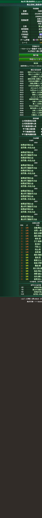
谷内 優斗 (38, 276)
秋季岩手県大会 (27, 145)
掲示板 (36, 63)
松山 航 (38, 249)
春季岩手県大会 (27, 152)
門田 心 (38, 247)
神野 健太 (38, 274)
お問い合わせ (35, 298)
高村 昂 (38, 257)
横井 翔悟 (38, 255)
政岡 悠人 (38, 279)
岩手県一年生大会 (28, 148)
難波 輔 (38, 266)
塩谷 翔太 (38, 271)
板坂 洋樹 (38, 263)
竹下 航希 (38, 241)
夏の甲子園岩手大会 (29, 155)
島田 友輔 (38, 233)
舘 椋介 (38, 244)
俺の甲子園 (30, 301)
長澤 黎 (38, 252)
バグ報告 (28, 298)
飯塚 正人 (38, 260)
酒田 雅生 (38, 236)
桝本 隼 (38, 239)
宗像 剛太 (38, 228)
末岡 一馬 (38, 230)
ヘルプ (23, 298)
